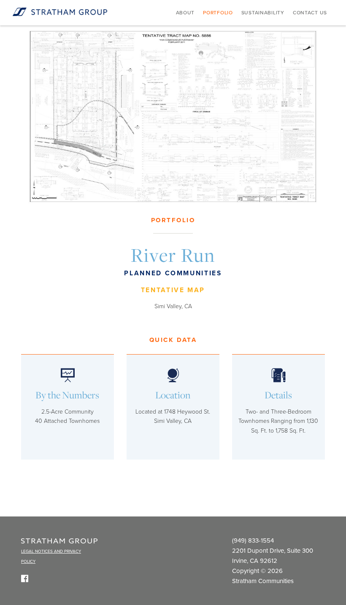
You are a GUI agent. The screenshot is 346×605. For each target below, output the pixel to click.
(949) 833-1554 (253, 540)
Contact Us (310, 13)
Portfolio (217, 13)
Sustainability (262, 13)
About (185, 13)
